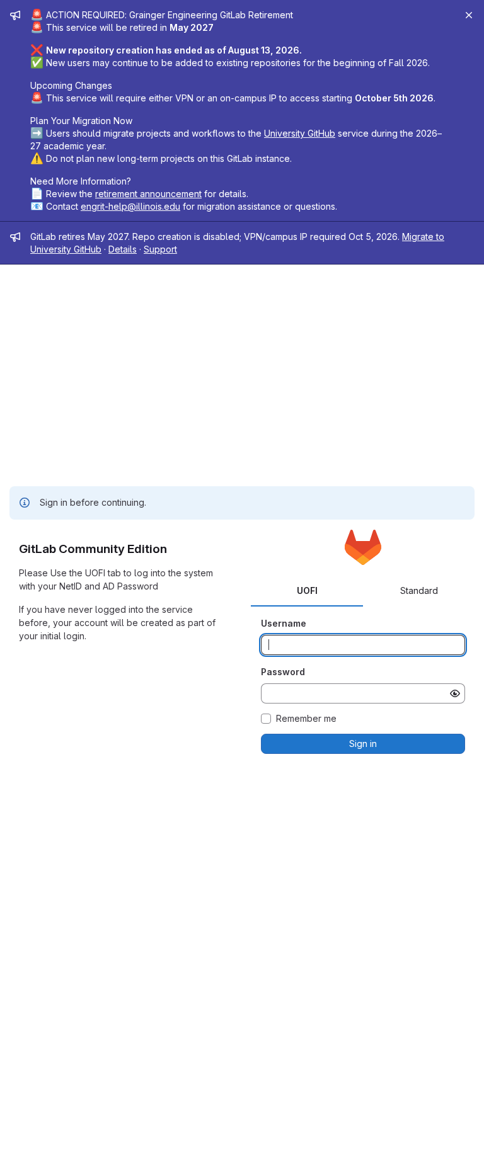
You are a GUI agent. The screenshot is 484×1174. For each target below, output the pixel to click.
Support (160, 249)
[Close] (468, 15)
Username (283, 623)
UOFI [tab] (307, 590)
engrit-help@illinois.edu (130, 206)
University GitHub (299, 133)
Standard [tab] (419, 590)
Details (122, 249)
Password (283, 671)
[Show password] (455, 693)
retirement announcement (148, 193)
